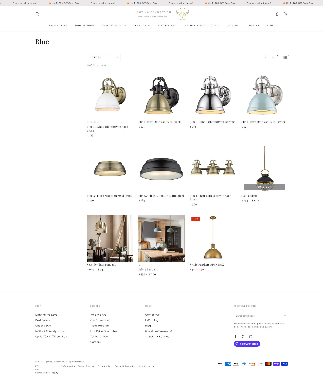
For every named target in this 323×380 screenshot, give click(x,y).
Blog (148, 325)
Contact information (125, 366)
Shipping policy (146, 366)
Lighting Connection (54, 361)
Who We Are (98, 314)
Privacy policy (105, 366)
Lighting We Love (46, 314)
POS (37, 366)
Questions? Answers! (158, 331)
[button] (37, 14)
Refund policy (68, 366)
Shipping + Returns (157, 336)
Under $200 (43, 325)
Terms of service (86, 366)
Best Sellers (42, 320)
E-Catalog (151, 320)
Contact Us (152, 314)
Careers (95, 341)
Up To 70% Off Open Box (51, 336)
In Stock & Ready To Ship (50, 331)
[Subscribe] (286, 315)
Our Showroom (100, 320)
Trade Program (100, 325)
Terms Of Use (99, 336)
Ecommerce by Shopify (46, 372)
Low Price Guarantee (103, 331)
